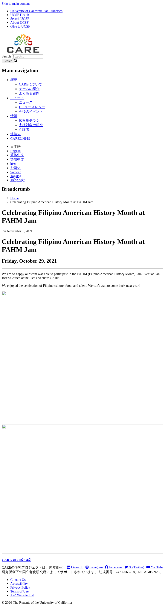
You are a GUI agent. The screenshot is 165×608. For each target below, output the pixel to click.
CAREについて (30, 84)
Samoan (15, 172)
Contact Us (18, 580)
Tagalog (15, 176)
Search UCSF (19, 18)
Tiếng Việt (17, 180)
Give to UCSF (20, 26)
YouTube (156, 567)
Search (6, 56)
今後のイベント (31, 111)
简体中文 (17, 155)
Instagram (96, 567)
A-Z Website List (22, 595)
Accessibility (19, 583)
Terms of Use (19, 591)
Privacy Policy (20, 587)
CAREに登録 (20, 138)
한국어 (15, 168)
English (15, 151)
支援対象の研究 (31, 125)
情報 (13, 116)
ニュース (17, 98)
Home (14, 198)
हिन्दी (13, 164)
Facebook (115, 567)
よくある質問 (29, 93)
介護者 (24, 129)
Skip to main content (16, 3)
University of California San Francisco (36, 11)
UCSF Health (19, 15)
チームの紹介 (29, 89)
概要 (13, 80)
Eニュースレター (32, 107)
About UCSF (19, 22)
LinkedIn (76, 567)
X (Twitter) (136, 567)
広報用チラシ (29, 120)
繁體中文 (17, 159)
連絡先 (15, 134)
